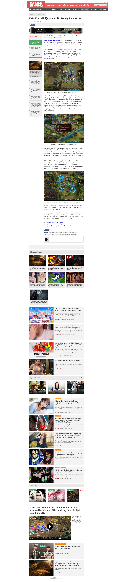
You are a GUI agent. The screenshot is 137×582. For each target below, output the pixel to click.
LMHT (44, 9)
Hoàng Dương (58, 334)
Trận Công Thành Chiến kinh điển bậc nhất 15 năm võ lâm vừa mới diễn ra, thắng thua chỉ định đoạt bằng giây (55, 510)
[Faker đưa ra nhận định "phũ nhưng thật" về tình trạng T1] (41, 551)
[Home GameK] (30, 9)
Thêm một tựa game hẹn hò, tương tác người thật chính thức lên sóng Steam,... (74, 285)
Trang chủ (73, 234)
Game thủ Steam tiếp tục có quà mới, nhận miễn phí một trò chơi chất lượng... (55, 285)
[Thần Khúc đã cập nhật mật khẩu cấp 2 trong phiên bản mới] (29, 39)
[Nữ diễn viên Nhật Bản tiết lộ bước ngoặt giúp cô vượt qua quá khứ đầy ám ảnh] (41, 406)
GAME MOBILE (51, 5)
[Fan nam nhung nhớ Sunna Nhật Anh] (41, 367)
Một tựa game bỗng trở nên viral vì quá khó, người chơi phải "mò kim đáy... (37, 268)
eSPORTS (58, 5)
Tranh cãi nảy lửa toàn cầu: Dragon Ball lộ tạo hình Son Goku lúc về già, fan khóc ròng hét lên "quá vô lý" (36, 112)
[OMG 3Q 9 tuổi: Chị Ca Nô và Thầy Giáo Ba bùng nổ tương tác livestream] (41, 315)
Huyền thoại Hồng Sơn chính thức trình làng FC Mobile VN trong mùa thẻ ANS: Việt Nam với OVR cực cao (68, 345)
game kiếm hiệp (72, 232)
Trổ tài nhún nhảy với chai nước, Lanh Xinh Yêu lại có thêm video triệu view (68, 327)
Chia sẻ (57, 234)
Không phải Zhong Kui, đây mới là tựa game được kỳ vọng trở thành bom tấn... (39, 302)
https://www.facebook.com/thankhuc (65, 226)
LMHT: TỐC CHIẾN (65, 9)
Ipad (53, 234)
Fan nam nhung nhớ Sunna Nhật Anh (67, 360)
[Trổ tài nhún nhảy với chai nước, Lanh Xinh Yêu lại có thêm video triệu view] (41, 332)
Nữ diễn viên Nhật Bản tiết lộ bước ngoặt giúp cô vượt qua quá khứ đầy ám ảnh (68, 403)
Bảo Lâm (57, 412)
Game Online (41, 14)
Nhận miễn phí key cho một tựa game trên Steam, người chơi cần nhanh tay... (55, 268)
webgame (65, 232)
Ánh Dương (57, 319)
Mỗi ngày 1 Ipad (66, 215)
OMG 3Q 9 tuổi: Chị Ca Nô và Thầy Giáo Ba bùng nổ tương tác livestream (68, 309)
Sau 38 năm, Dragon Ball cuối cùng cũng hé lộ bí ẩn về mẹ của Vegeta (68, 453)
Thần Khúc (41, 30)
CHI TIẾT (77, 31)
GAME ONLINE (85, 9)
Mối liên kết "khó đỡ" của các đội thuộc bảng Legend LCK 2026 (68, 471)
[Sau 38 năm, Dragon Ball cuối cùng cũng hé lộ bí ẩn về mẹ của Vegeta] (41, 457)
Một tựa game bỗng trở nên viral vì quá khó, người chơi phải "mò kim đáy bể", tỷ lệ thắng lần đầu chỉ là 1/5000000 (35, 74)
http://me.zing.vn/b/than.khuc (62, 224)
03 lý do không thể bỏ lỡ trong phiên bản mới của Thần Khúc (35, 54)
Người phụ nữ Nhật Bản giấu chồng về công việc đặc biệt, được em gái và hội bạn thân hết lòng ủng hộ (68, 420)
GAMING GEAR (75, 9)
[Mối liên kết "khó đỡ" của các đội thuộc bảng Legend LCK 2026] (41, 475)
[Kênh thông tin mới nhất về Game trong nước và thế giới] (36, 4)
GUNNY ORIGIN (37, 9)
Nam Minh (57, 355)
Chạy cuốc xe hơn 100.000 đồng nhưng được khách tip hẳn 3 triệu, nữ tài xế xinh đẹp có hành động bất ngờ (68, 435)
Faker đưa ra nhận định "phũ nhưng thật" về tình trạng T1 (67, 547)
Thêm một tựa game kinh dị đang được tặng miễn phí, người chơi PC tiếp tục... (74, 268)
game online (59, 232)
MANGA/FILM (73, 5)
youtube (104, 2)
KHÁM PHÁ (65, 5)
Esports (61, 355)
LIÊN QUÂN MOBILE (53, 9)
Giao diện (67, 234)
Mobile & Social (64, 319)
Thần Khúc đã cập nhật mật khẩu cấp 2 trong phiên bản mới (35, 42)
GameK (32, 14)
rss (107, 2)
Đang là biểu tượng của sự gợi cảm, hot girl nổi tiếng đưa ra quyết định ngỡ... (37, 285)
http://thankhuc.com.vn (56, 222)
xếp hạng (62, 234)
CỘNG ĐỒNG (86, 5)
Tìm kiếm (106, 5)
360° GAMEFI (103, 9)
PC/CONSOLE (94, 9)
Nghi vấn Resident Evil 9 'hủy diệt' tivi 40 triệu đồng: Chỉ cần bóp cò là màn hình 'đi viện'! (36, 90)
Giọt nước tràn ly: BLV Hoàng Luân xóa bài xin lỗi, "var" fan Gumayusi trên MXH (35, 97)
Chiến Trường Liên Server (51, 40)
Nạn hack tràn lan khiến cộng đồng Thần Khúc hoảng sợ (35, 48)
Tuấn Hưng (57, 572)
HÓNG (80, 5)
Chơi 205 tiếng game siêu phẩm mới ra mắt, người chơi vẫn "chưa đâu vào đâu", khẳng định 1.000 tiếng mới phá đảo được (36, 82)
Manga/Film (62, 412)
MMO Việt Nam (47, 234)
